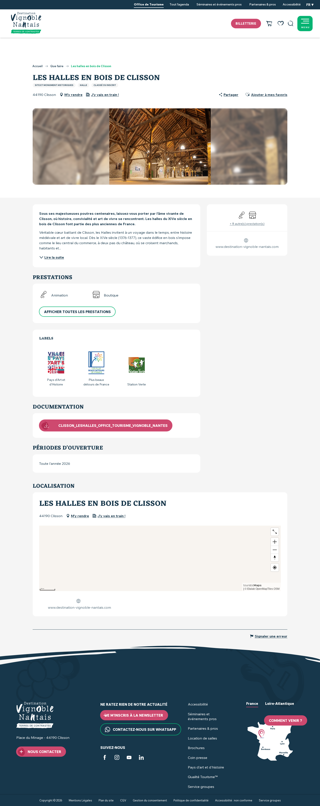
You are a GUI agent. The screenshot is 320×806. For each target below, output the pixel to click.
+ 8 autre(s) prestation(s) (247, 224)
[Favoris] (280, 23)
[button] (290, 23)
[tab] (252, 707)
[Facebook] (104, 758)
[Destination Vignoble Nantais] (26, 23)
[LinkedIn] (141, 758)
